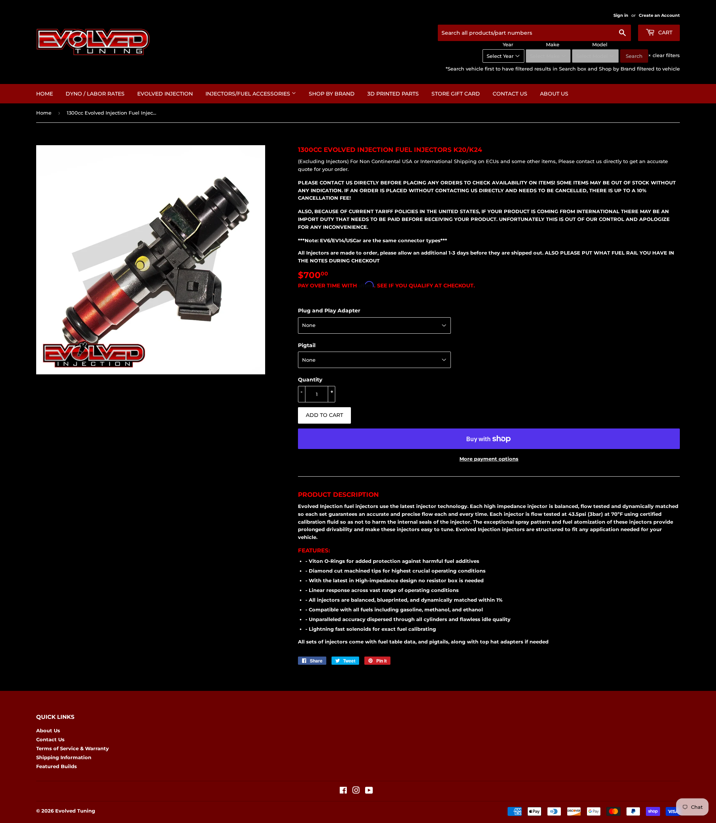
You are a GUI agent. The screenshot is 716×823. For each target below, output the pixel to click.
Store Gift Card (455, 93)
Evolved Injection (165, 93)
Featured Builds (56, 766)
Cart (664, 32)
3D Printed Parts (393, 93)
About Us (554, 93)
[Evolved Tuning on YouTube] (369, 791)
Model (599, 44)
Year (508, 44)
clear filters (664, 55)
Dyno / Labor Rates (95, 93)
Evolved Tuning (75, 811)
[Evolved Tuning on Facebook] (343, 791)
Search (634, 56)
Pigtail (306, 345)
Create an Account (659, 15)
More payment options (488, 459)
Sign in (620, 15)
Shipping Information (63, 757)
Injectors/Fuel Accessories (248, 93)
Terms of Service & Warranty (72, 748)
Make (552, 44)
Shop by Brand (332, 93)
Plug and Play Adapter (329, 310)
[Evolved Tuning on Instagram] (356, 791)
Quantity (310, 379)
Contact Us (510, 93)
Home (44, 93)
